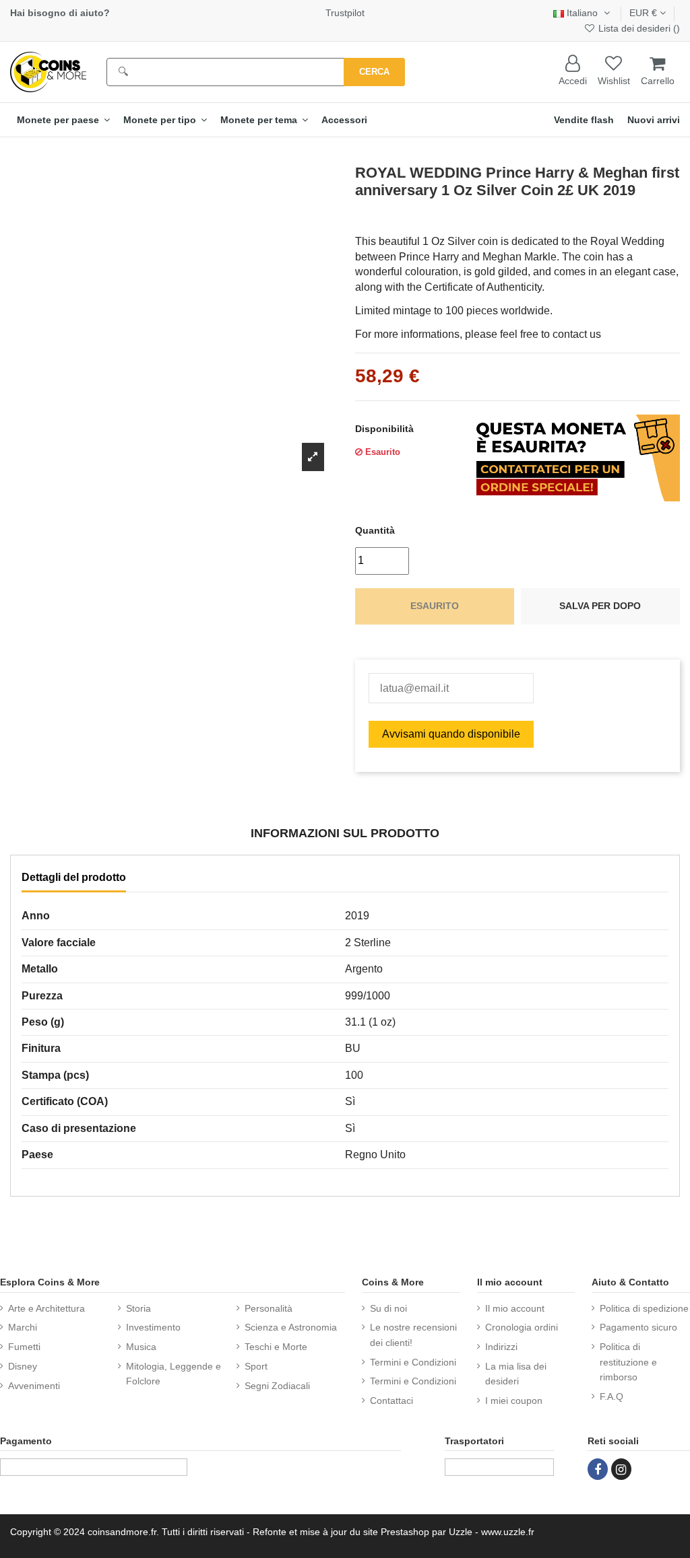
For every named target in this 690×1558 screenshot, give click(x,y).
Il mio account (514, 1308)
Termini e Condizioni (413, 1362)
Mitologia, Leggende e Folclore (173, 1373)
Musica (141, 1346)
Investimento (153, 1327)
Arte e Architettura (46, 1308)
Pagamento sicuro (638, 1327)
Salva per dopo (600, 605)
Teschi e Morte (276, 1346)
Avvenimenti (34, 1385)
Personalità (268, 1308)
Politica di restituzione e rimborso (628, 1361)
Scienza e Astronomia (291, 1327)
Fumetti (24, 1346)
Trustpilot (345, 12)
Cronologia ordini (521, 1327)
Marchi (22, 1327)
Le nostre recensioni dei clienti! (413, 1334)
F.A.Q (611, 1396)
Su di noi (388, 1308)
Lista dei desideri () (638, 28)
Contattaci (391, 1400)
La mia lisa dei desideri (515, 1373)
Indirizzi (501, 1346)
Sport (256, 1366)
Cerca (374, 72)
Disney (22, 1366)
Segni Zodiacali (277, 1385)
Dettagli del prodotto (74, 877)
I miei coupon (513, 1400)
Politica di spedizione (644, 1308)
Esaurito (434, 605)
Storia (138, 1308)
